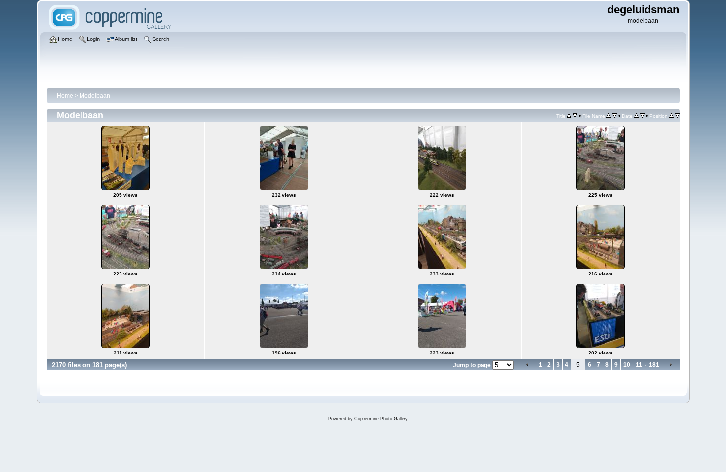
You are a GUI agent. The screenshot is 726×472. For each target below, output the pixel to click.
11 (639, 364)
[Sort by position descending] (677, 115)
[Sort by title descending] (575, 115)
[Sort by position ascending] (671, 115)
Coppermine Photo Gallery (381, 418)
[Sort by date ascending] (636, 115)
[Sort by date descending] (642, 115)
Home (65, 95)
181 (654, 364)
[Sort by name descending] (614, 115)
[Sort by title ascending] (569, 115)
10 (626, 364)
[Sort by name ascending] (608, 115)
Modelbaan (95, 95)
